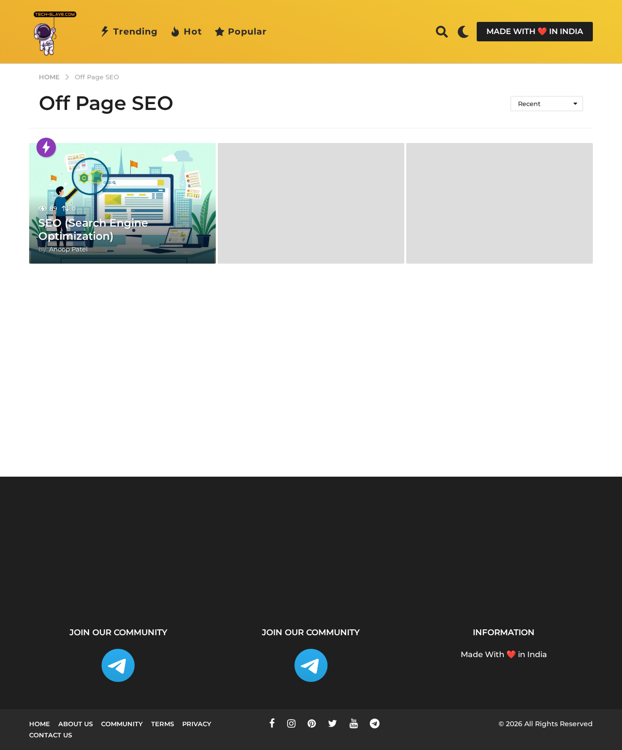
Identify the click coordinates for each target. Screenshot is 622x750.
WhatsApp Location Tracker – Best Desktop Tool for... (272, 589)
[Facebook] (272, 723)
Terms (162, 724)
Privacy (196, 724)
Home (39, 724)
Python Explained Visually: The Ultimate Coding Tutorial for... (77, 589)
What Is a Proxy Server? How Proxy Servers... (175, 585)
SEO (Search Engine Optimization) (93, 229)
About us (75, 724)
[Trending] (46, 147)
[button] (442, 31)
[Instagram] (291, 723)
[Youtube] (353, 723)
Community (122, 724)
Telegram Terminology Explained (564, 585)
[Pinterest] (312, 723)
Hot (193, 31)
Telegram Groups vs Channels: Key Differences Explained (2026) (467, 593)
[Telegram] (375, 723)
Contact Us (50, 735)
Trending (135, 31)
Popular (247, 31)
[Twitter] (332, 723)
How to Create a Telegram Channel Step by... (369, 589)
